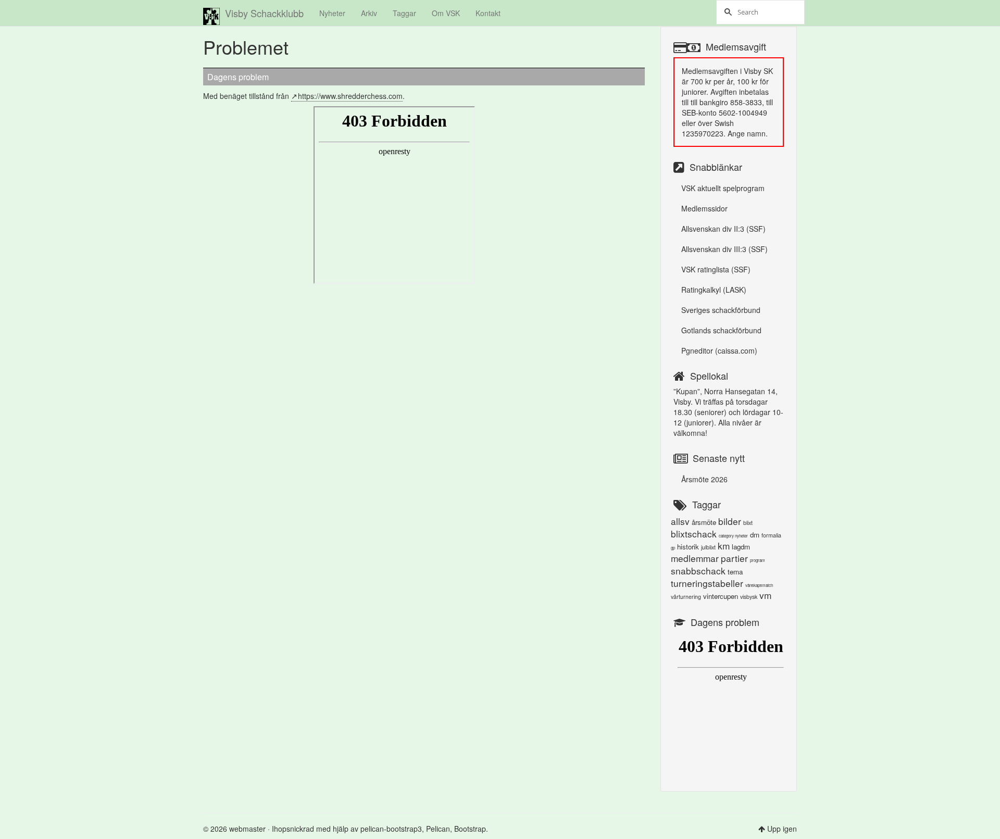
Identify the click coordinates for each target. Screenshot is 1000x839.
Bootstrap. (471, 828)
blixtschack (694, 533)
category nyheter (733, 536)
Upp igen (782, 828)
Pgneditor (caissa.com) (719, 350)
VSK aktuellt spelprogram (723, 188)
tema (735, 572)
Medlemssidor (704, 208)
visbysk (748, 596)
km (724, 545)
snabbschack (698, 570)
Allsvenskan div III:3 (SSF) (724, 249)
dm (754, 535)
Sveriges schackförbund (720, 310)
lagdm (741, 547)
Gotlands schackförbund (721, 330)
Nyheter (332, 13)
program (757, 560)
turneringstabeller (707, 583)
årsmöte (704, 522)
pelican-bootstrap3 (391, 828)
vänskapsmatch (759, 585)
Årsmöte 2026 (704, 479)
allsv (680, 521)
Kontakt (488, 13)
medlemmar (695, 558)
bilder (729, 521)
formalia (771, 535)
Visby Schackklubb (264, 13)
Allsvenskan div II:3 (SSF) (723, 228)
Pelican (438, 828)
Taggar (404, 13)
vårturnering (686, 596)
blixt (748, 523)
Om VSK (446, 13)
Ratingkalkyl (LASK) (713, 289)
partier (734, 558)
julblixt (708, 547)
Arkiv (369, 13)
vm (765, 595)
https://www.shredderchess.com (350, 96)
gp (673, 547)
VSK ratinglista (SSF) (716, 269)
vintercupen (720, 596)
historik (688, 547)
